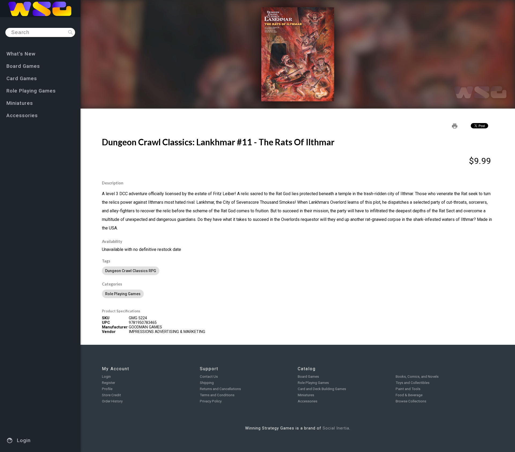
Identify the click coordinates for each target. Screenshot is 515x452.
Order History (112, 401)
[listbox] (298, 270)
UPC (106, 322)
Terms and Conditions (217, 395)
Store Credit (111, 395)
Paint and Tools (408, 389)
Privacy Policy (211, 401)
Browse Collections (411, 401)
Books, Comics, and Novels (417, 377)
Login (106, 377)
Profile (107, 389)
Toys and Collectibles (412, 383)
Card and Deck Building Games (322, 389)
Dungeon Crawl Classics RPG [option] (130, 271)
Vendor (109, 331)
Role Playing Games (313, 383)
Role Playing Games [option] (123, 294)
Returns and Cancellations (220, 389)
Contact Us (209, 377)
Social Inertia (336, 428)
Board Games (308, 377)
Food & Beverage (409, 395)
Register (108, 383)
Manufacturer (115, 327)
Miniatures (306, 395)
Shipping (207, 383)
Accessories (307, 401)
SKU (105, 318)
